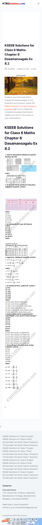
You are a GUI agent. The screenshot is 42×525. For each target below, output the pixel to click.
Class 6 (33, 69)
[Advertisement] (21, 28)
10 (9, 523)
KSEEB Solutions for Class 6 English (18, 460)
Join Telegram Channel (31, 523)
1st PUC (13, 523)
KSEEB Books (23, 523)
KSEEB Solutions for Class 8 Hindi (17, 439)
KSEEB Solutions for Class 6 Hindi (17, 463)
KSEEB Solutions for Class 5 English (18, 472)
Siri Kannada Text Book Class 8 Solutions (20, 442)
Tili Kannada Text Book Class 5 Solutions (20, 478)
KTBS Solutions (21, 515)
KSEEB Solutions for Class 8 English (18, 436)
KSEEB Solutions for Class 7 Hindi (17, 451)
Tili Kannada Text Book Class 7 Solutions (20, 457)
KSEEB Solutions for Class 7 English (18, 448)
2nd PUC (18, 523)
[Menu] (38, 3)
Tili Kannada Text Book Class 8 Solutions (20, 445)
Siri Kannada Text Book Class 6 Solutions (20, 466)
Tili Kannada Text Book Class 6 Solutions (20, 469)
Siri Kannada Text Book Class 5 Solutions (20, 475)
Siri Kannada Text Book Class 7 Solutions (20, 454)
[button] (21, 521)
